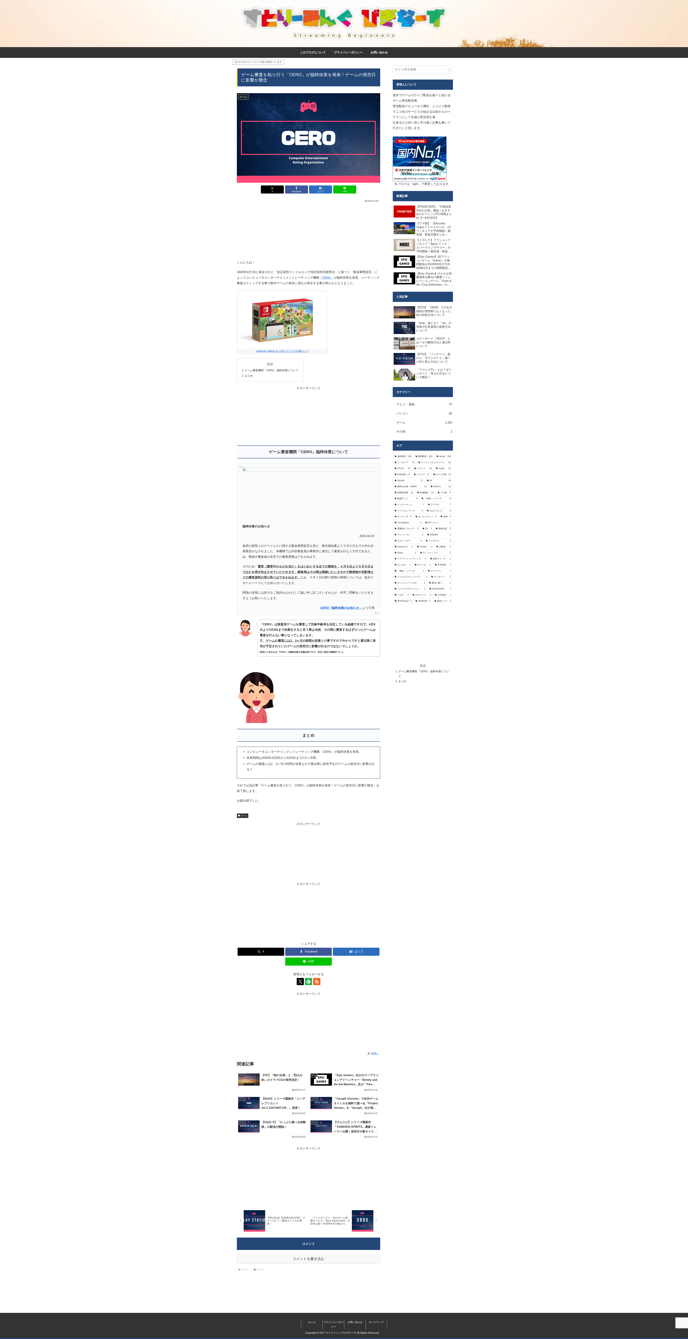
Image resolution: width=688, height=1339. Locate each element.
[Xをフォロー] (300, 981)
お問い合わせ (354, 1322)
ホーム (312, 1322)
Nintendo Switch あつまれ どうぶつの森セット (282, 351)
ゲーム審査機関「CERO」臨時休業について (271, 370)
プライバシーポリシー (333, 1324)
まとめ (249, 375)
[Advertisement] (308, 230)
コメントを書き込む (308, 1259)
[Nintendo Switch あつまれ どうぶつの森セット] (282, 319)
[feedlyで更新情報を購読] (308, 981)
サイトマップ (376, 1322)
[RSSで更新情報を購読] (316, 981)
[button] (449, 69)
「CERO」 (326, 277)
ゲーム (244, 815)
